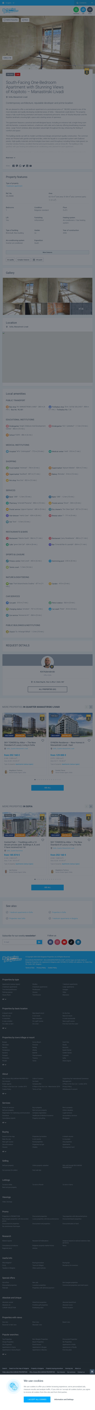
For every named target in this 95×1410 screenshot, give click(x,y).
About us (78, 1368)
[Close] (92, 1371)
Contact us (81, 1372)
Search (4, 1368)
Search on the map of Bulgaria (19, 1368)
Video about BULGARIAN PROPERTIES (14, 1372)
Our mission (61, 1372)
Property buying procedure (54, 1368)
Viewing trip (69, 1368)
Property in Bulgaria (37, 1368)
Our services (71, 1372)
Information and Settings (64, 1400)
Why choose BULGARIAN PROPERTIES (42, 1372)
